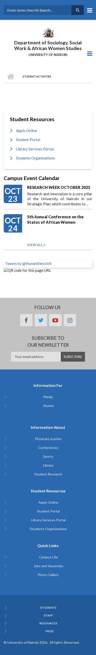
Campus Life (48, 557)
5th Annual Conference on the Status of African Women (55, 219)
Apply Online (26, 130)
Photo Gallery (48, 575)
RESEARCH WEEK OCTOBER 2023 (58, 187)
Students (48, 607)
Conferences (48, 447)
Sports (48, 456)
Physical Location (48, 439)
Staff (48, 615)
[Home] (48, 32)
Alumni (48, 406)
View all (35, 245)
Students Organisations (35, 158)
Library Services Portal (35, 149)
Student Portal (28, 139)
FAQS (49, 631)
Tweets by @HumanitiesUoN (28, 263)
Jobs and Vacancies (48, 566)
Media (48, 397)
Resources (48, 623)
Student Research (48, 474)
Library (48, 465)
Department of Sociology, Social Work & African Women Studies (48, 45)
